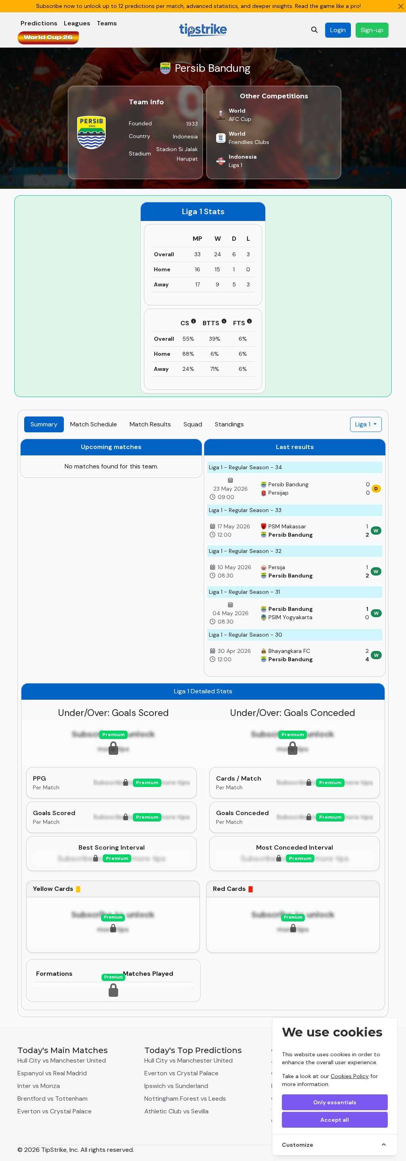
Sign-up (372, 30)
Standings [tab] (229, 424)
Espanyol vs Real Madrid (52, 1073)
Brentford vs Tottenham (52, 1098)
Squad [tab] (193, 424)
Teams (107, 23)
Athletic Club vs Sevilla (176, 1111)
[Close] (401, 6)
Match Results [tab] (150, 424)
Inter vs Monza (38, 1086)
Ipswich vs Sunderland (176, 1086)
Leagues (77, 23)
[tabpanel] (203, 725)
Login (338, 30)
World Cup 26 (48, 37)
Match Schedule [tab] (93, 424)
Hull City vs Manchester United (61, 1060)
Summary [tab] (44, 424)
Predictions (39, 23)
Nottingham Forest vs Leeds (185, 1098)
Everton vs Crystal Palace (54, 1111)
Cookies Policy (350, 1076)
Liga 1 (363, 424)
